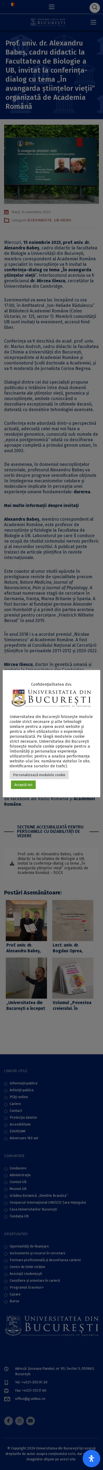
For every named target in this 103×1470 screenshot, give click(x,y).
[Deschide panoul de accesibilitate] (91, 1458)
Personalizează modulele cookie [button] (39, 775)
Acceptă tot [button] (23, 785)
